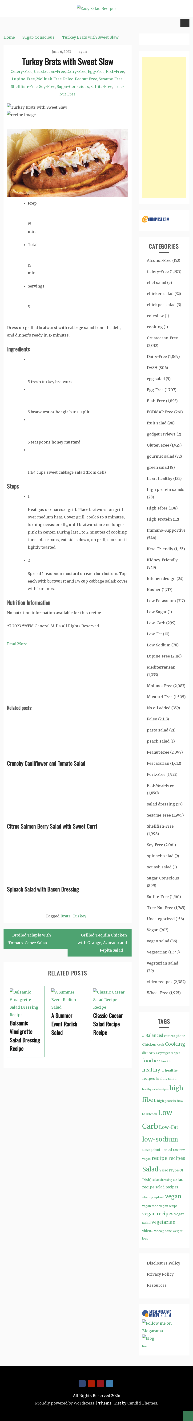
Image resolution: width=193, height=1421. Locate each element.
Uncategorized (161, 918)
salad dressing (161, 804)
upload (159, 1197)
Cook (160, 1044)
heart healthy (159, 478)
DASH (152, 367)
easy (152, 1053)
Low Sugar (157, 611)
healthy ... (153, 1070)
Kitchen (151, 1114)
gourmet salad (160, 456)
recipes (177, 1158)
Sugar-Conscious (73, 86)
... (143, 1035)
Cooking (175, 1044)
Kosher (154, 589)
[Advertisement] (164, 127)
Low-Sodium (158, 645)
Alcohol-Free (159, 260)
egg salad (156, 378)
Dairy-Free (76, 71)
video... (147, 1231)
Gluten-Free (158, 445)
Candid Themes (142, 1403)
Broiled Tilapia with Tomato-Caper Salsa (29, 939)
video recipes (160, 981)
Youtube (91, 1383)
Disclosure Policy (163, 1263)
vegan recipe (168, 1206)
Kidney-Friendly (162, 560)
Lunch (146, 1150)
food (147, 1061)
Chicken (149, 1044)
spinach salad (160, 856)
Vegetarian (157, 952)
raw (175, 1150)
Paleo (68, 79)
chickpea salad (161, 304)
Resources (157, 1285)
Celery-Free (21, 71)
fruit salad (156, 423)
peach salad (158, 741)
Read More (17, 643)
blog (144, 1346)
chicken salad (160, 293)
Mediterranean (161, 667)
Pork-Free (156, 774)
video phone (163, 1231)
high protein (166, 1101)
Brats (65, 916)
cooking (155, 326)
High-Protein (159, 519)
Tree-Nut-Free (160, 907)
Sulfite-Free (101, 86)
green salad (158, 467)
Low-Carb (156, 622)
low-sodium (160, 1139)
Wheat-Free (157, 992)
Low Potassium (161, 600)
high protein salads (165, 489)
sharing (147, 1197)
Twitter (109, 1383)
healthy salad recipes (155, 1089)
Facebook (82, 1383)
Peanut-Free (86, 79)
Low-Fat (154, 634)
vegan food (150, 1206)
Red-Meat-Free (160, 785)
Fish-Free (115, 71)
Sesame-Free (111, 79)
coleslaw (155, 315)
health (165, 1061)
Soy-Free (47, 86)
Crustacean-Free (49, 71)
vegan (173, 1196)
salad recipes (166, 1187)
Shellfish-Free (24, 86)
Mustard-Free (160, 696)
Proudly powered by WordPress (64, 1403)
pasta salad (157, 730)
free (157, 1061)
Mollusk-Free (49, 79)
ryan (83, 51)
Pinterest (100, 1383)
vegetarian (164, 1222)
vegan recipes (157, 1213)
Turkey (79, 916)
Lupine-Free (23, 79)
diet (145, 1053)
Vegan (152, 930)
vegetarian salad (162, 963)
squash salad (159, 867)
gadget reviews (161, 434)
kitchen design (161, 578)
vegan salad (158, 941)
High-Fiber (157, 508)
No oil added (158, 708)
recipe (160, 1158)
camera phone (174, 1036)
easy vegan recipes (168, 1053)
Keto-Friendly (160, 548)
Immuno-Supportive (166, 530)
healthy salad (166, 1079)
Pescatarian (158, 763)
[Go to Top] (188, 1416)
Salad (150, 1169)
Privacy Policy (160, 1274)
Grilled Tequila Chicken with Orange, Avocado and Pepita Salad (102, 943)
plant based (161, 1149)
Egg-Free (96, 71)
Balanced (154, 1035)
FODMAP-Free (160, 412)
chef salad (156, 282)
